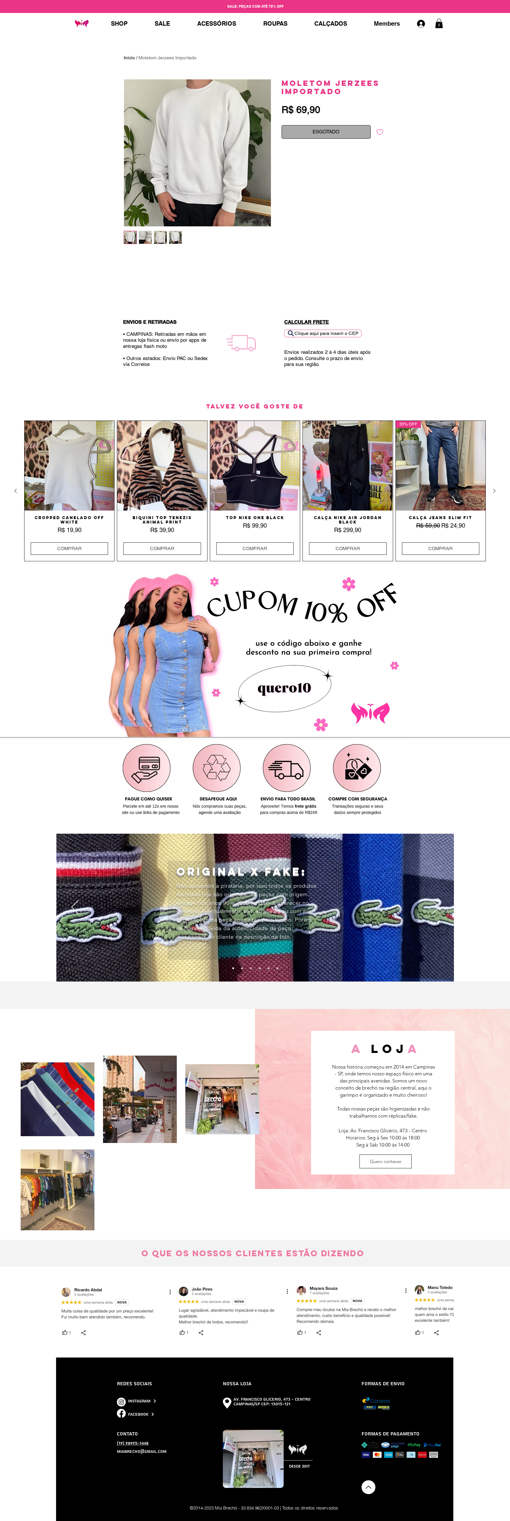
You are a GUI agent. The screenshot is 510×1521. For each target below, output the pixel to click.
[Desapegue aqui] (251, 968)
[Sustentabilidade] (242, 968)
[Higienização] (277, 968)
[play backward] (64, 1311)
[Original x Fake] (233, 968)
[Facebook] (121, 1413)
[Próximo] (435, 907)
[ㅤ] (424, 24)
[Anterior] (75, 907)
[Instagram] (121, 1402)
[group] (255, 490)
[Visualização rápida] (69, 466)
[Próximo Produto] (494, 490)
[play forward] (446, 1311)
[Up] (368, 1487)
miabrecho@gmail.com (141, 1452)
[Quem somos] (268, 968)
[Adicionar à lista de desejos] (380, 132)
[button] (439, 23)
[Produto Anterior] (15, 490)
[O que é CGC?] (260, 968)
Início (129, 57)
